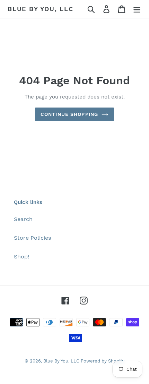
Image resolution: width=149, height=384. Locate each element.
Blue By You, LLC (40, 8)
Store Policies (32, 237)
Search (23, 219)
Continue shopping (69, 114)
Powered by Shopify (102, 361)
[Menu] (136, 9)
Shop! (21, 256)
